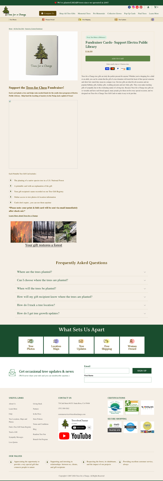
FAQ (10, 414)
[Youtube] (137, 7)
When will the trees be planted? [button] (36, 288)
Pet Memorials (99, 13)
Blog (34, 429)
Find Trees (142, 13)
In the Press (37, 414)
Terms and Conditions (40, 424)
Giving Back (37, 403)
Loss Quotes (13, 442)
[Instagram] (133, 7)
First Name (88, 375)
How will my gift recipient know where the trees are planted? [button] (54, 296)
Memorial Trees (84, 13)
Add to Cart (118, 58)
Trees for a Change (82, 476)
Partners (36, 409)
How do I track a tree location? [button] (36, 305)
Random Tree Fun (39, 434)
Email (87, 366)
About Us (12, 403)
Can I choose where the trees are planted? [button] (42, 280)
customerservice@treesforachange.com (71, 414)
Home (10, 29)
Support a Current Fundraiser (33, 29)
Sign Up (141, 371)
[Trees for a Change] (14, 11)
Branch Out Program (40, 439)
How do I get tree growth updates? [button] (38, 313)
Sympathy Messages (16, 437)
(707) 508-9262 (63, 408)
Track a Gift (13, 432)
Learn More (154, 13)
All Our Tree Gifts (19, 29)
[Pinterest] (141, 7)
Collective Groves (114, 13)
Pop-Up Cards (130, 13)
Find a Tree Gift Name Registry (20, 427)
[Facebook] (129, 7)
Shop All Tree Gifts (67, 13)
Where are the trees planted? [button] (34, 272)
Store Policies (38, 419)
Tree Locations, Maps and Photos (18, 420)
